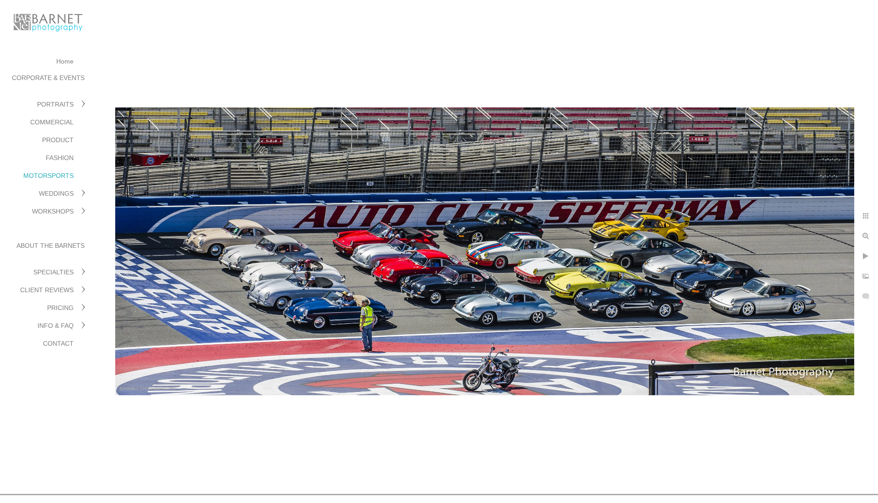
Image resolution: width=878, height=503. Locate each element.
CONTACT (58, 343)
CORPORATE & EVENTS (48, 77)
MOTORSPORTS (48, 175)
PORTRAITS (55, 104)
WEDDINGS (56, 193)
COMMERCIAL (52, 122)
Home (65, 61)
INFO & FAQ (55, 325)
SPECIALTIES (53, 272)
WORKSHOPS (53, 211)
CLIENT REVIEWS (47, 290)
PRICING (60, 307)
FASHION (60, 157)
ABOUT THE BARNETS (50, 245)
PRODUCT (58, 140)
